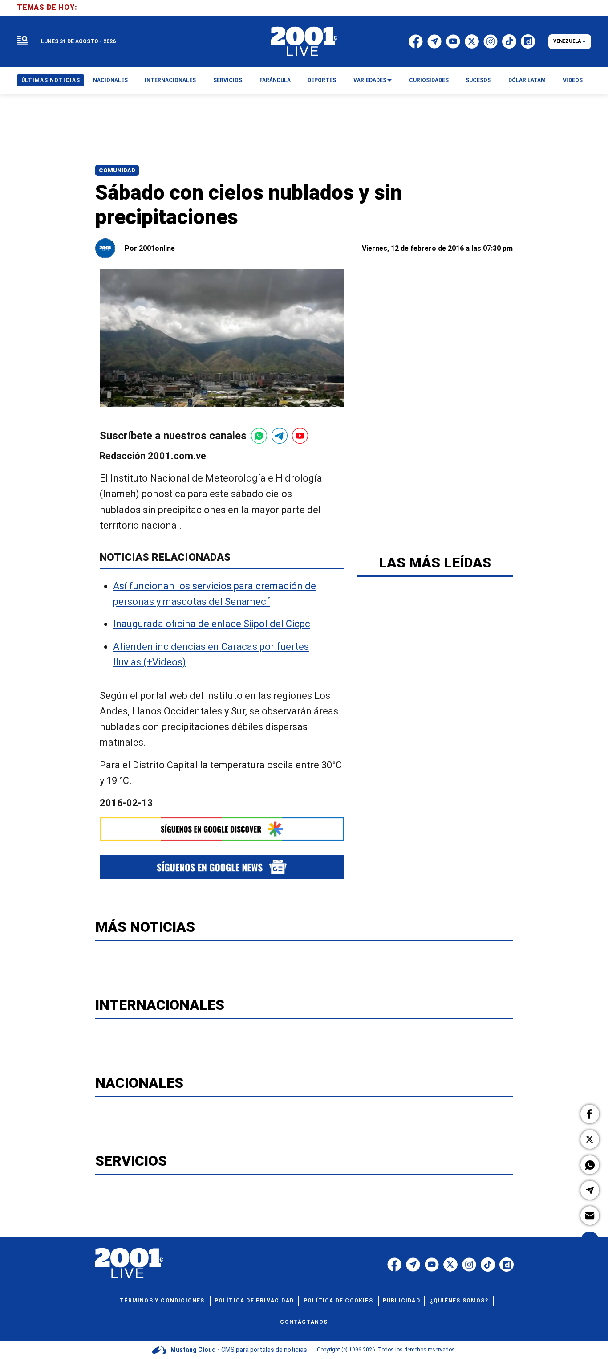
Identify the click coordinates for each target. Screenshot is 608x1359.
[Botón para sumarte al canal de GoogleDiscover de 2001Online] (222, 829)
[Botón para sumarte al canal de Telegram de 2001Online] (280, 436)
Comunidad (117, 170)
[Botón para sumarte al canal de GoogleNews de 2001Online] (222, 866)
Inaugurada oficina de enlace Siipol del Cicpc (211, 624)
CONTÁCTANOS (304, 1322)
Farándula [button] (275, 80)
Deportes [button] (322, 80)
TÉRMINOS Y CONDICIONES (162, 1301)
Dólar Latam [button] (527, 80)
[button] (589, 1114)
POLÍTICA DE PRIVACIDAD (254, 1301)
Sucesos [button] (478, 80)
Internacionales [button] (170, 80)
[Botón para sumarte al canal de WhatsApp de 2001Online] (259, 436)
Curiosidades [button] (429, 80)
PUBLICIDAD (401, 1301)
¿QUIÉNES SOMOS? (459, 1301)
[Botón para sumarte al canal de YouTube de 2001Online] (300, 436)
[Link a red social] (394, 1264)
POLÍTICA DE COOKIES (338, 1301)
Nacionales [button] (110, 80)
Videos (573, 80)
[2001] (304, 41)
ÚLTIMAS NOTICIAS (50, 80)
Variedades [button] (369, 80)
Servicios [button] (227, 80)
